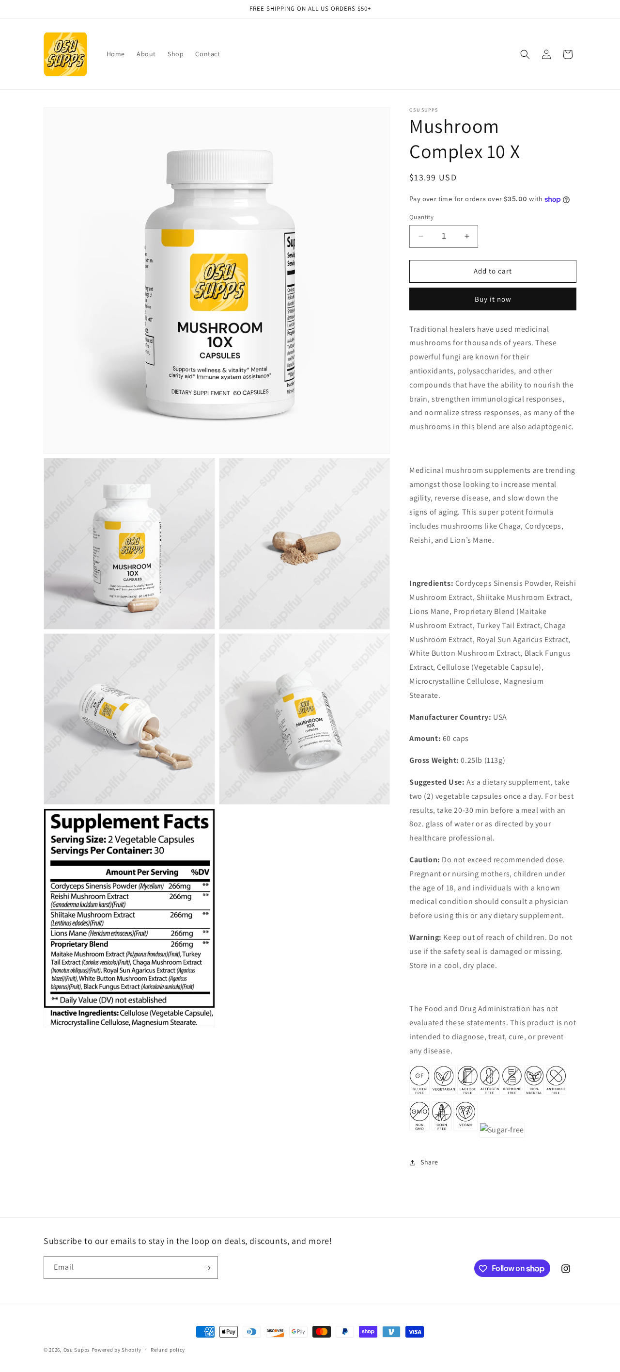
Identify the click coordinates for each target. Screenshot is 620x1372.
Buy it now (493, 299)
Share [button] (429, 1162)
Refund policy (168, 1349)
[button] (525, 54)
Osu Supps (76, 1349)
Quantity (421, 217)
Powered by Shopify (116, 1349)
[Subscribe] (206, 1268)
